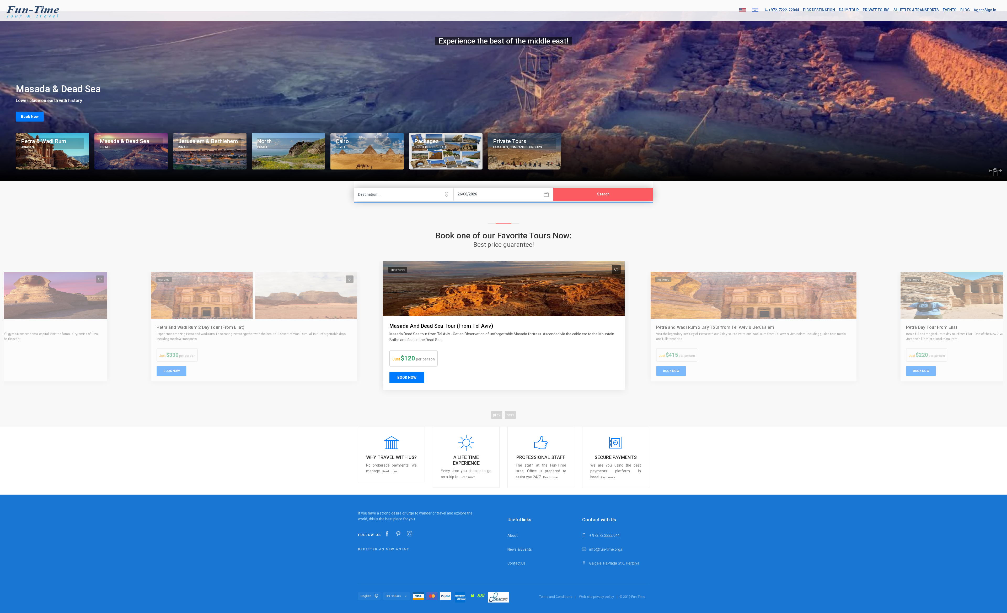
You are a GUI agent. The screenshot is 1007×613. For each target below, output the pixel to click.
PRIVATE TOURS (876, 10)
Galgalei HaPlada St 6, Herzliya (613, 563)
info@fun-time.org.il (605, 549)
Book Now (30, 116)
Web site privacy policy (596, 597)
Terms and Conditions (555, 597)
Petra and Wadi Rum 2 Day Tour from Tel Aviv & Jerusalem (458, 326)
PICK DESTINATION (819, 10)
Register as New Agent (383, 549)
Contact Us (516, 563)
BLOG (965, 10)
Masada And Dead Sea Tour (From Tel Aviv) (201, 327)
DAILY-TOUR (849, 10)
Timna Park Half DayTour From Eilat (941, 326)
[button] (391, 454)
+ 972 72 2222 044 (604, 535)
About (512, 535)
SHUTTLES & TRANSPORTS (916, 10)
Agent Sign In (985, 10)
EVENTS (949, 10)
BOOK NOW (171, 371)
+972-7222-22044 (784, 10)
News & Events (519, 549)
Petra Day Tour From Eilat (681, 327)
